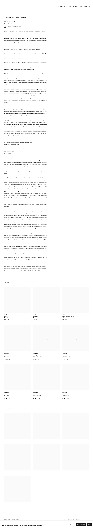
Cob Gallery (6, 7)
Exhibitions (59, 6)
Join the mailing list (69, 519)
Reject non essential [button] (81, 524)
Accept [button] (89, 524)
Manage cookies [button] (15, 519)
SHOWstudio (18, 142)
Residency (75, 6)
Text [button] (5, 27)
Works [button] (9, 27)
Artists (65, 6)
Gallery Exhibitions (8, 24)
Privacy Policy (7, 519)
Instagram (64, 519)
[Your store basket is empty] (89, 7)
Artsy (66, 519)
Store (85, 6)
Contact (81, 6)
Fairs (70, 6)
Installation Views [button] (17, 27)
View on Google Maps (73, 519)
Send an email (71, 519)
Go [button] (88, 519)
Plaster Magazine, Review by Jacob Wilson (11, 144)
